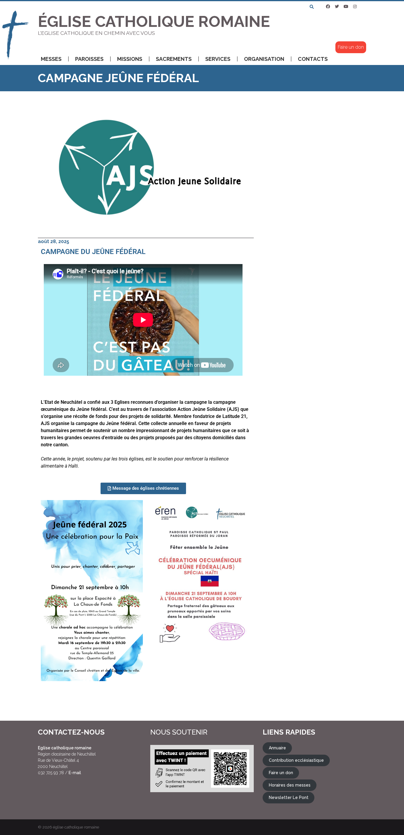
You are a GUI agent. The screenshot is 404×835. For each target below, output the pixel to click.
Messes (51, 59)
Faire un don (351, 47)
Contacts (313, 59)
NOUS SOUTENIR (178, 732)
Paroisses (89, 59)
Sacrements (174, 59)
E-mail (75, 772)
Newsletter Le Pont (288, 797)
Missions (129, 59)
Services (217, 59)
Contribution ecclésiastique (296, 760)
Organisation (264, 59)
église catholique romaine (76, 827)
